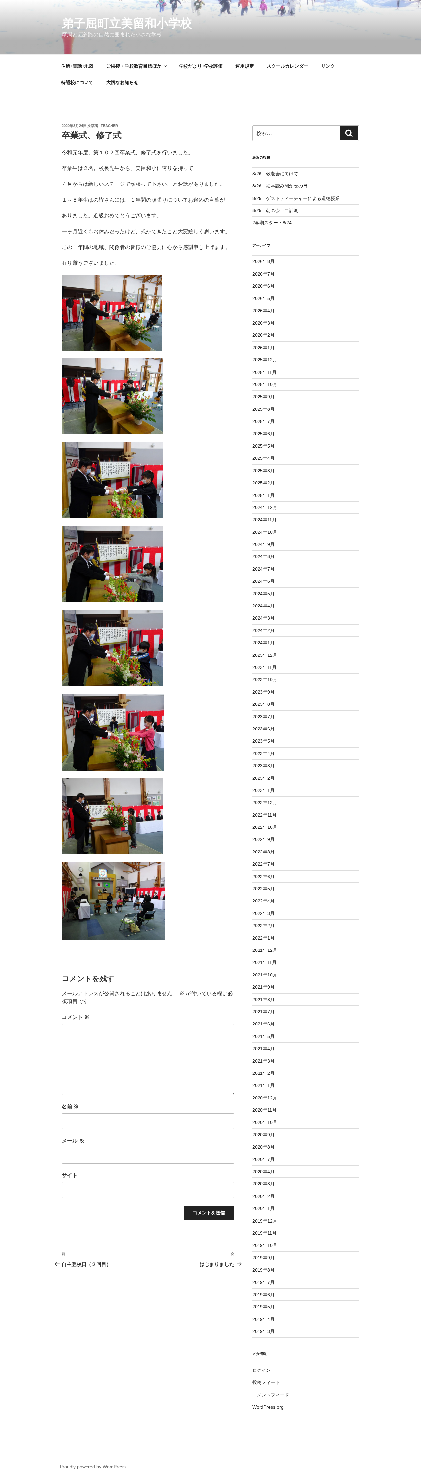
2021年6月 (263, 1023)
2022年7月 (263, 864)
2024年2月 (263, 630)
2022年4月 (263, 900)
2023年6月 (263, 728)
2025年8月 (263, 409)
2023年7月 (263, 716)
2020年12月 (264, 1097)
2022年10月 (264, 827)
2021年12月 (264, 950)
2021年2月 (263, 1073)
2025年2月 (263, 482)
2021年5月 (263, 1036)
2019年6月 (263, 1294)
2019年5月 (263, 1306)
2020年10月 (264, 1122)
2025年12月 (264, 359)
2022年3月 (263, 913)
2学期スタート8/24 (272, 222)
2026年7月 (263, 274)
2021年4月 (263, 1048)
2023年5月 (263, 741)
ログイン (261, 1370)
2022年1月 (263, 938)
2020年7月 (263, 1159)
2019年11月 (264, 1233)
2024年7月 (263, 569)
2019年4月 (263, 1319)
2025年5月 (263, 446)
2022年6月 (263, 876)
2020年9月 (263, 1134)
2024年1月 (263, 642)
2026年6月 (263, 286)
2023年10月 (264, 679)
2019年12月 (264, 1220)
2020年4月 (263, 1171)
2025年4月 (263, 458)
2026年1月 (263, 347)
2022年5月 (263, 888)
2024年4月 (263, 605)
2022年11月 (264, 815)
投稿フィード (266, 1382)
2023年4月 (263, 753)
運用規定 (244, 66)
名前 (70, 1106)
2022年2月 (263, 925)
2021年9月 (263, 987)
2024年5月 (263, 593)
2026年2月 (263, 335)
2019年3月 (263, 1331)
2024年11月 (264, 519)
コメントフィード (270, 1394)
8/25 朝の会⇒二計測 (275, 210)
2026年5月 (263, 298)
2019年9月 (263, 1257)
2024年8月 (263, 556)
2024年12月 (264, 507)
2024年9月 (263, 544)
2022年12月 (264, 802)
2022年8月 (263, 851)
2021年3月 (263, 1061)
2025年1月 (263, 495)
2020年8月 (263, 1146)
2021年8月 (263, 999)
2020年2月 (263, 1196)
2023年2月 (263, 778)
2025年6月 (263, 433)
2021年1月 (263, 1085)
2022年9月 (263, 839)
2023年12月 (264, 655)
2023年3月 (263, 765)
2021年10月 (264, 974)
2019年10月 (264, 1245)
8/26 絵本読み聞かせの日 (280, 185)
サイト (70, 1175)
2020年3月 (263, 1183)
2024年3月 (263, 618)
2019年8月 (263, 1269)
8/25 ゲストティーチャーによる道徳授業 (296, 198)
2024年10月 (264, 532)
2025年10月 (264, 384)
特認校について (77, 82)
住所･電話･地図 (77, 66)
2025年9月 (263, 396)
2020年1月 (263, 1208)
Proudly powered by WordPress (93, 1466)
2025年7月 (263, 421)
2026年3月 (263, 323)
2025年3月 (263, 470)
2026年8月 (263, 261)
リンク (328, 66)
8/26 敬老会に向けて (275, 173)
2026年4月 (263, 310)
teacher (109, 126)
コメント (75, 1017)
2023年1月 (263, 790)
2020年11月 (264, 1110)
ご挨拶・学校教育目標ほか (133, 66)
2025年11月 (264, 372)
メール (73, 1141)
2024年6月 (263, 581)
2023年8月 (263, 704)
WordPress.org (268, 1407)
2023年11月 (264, 667)
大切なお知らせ (122, 82)
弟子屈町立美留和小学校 (127, 23)
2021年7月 (263, 1011)
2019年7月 (263, 1282)
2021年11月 (264, 962)
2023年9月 (263, 692)
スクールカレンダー (287, 66)
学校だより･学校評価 (201, 66)
